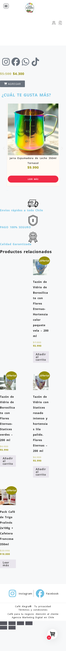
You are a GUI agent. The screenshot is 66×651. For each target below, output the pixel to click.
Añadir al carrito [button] (41, 357)
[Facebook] (16, 62)
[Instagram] (6, 62)
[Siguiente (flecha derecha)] (12, 628)
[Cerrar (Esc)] (28, 623)
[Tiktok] (35, 62)
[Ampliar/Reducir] (3, 623)
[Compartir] (20, 623)
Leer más (33, 179)
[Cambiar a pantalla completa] (12, 623)
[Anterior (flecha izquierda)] (3, 628)
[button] (6, 6)
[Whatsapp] (25, 62)
